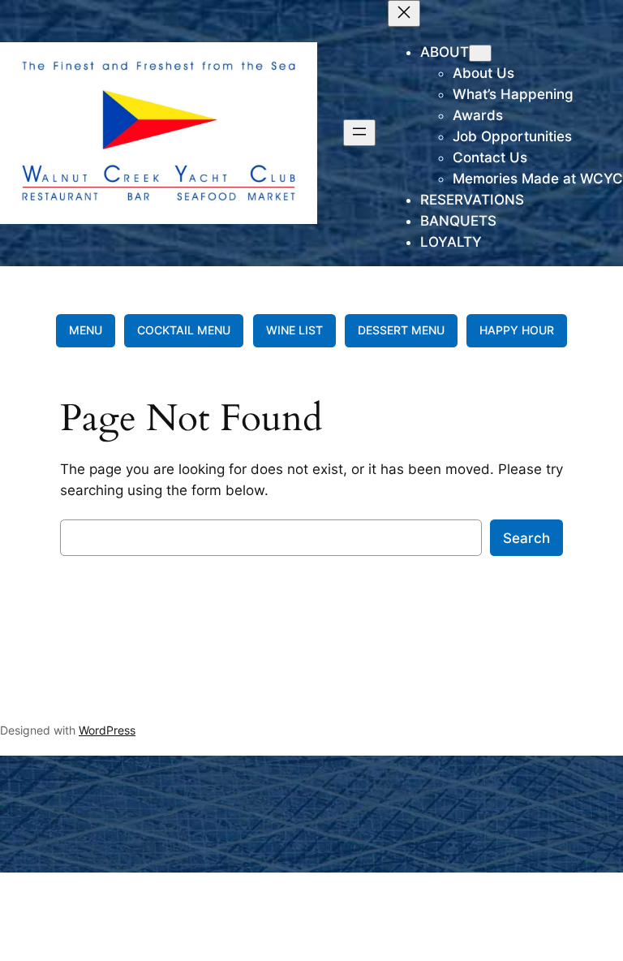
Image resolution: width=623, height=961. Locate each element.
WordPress (107, 730)
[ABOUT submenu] (480, 53)
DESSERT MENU (401, 330)
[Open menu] (359, 132)
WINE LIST (294, 330)
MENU (85, 330)
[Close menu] (404, 13)
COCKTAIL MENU (183, 330)
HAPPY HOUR (516, 330)
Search (526, 538)
